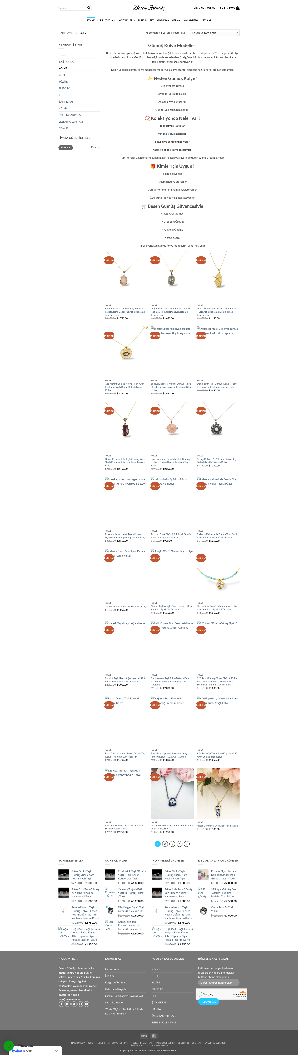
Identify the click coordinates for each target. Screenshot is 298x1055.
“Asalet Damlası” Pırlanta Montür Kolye (126, 606)
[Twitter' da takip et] (74, 1004)
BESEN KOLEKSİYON (71, 121)
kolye (141, 69)
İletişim (206, 20)
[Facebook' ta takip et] (61, 1004)
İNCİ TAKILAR (125, 20)
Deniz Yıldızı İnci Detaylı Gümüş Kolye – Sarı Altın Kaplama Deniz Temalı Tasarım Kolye (217, 311)
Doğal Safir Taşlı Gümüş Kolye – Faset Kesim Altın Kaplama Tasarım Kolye (217, 385)
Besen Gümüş (147, 1050)
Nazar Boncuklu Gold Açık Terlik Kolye (217, 825)
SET (152, 20)
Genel (62, 55)
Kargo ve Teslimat (115, 982)
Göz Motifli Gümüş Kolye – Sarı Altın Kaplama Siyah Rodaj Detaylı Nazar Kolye (124, 386)
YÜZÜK (109, 20)
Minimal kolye (166, 133)
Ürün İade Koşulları (116, 989)
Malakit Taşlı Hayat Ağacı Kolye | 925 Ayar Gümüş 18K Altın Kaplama (125, 680)
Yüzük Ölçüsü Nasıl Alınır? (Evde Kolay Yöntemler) (124, 1011)
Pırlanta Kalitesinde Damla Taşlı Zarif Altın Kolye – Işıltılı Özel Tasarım (217, 536)
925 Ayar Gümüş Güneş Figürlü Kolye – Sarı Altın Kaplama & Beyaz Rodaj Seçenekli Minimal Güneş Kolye (218, 681)
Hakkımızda (190, 20)
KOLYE (91, 20)
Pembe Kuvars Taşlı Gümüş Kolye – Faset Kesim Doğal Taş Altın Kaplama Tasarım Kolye (125, 311)
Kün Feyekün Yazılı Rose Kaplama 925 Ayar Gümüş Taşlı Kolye (217, 755)
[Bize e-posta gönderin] (80, 1004)
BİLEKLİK (142, 20)
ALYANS (63, 128)
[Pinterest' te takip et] (86, 1004)
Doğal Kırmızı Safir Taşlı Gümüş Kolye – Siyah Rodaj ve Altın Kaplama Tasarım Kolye (126, 462)
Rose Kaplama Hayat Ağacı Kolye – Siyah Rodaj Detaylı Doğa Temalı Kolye (125, 536)
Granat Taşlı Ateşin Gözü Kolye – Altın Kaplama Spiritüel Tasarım (171, 608)
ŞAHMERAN (163, 20)
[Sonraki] (187, 844)
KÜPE (100, 20)
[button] (204, 7)
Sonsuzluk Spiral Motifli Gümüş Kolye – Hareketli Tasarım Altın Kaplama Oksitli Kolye (172, 386)
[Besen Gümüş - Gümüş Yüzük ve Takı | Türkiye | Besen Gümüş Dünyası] (149, 8)
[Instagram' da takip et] (68, 1004)
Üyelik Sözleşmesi (215, 1043)
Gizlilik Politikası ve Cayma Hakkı (124, 995)
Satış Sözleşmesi (115, 1002)
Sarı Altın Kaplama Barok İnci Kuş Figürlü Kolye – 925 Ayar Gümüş (169, 755)
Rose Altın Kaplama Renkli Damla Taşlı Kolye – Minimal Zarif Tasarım (125, 755)
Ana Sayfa (66, 33)
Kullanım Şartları (142, 1043)
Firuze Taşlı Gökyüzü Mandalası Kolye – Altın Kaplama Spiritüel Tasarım (218, 608)
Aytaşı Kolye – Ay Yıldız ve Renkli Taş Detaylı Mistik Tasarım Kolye (216, 460)
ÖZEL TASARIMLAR (70, 114)
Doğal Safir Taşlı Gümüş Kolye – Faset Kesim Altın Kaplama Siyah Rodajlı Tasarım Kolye (171, 311)
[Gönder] (89, 8)
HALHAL (176, 20)
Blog (90, 1043)
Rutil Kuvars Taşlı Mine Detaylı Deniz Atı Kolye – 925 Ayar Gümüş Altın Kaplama (171, 681)
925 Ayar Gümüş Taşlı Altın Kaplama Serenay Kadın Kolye (124, 827)
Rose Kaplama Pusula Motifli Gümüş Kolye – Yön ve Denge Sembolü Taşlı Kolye (170, 462)
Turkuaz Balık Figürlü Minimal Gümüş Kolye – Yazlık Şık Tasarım (171, 536)
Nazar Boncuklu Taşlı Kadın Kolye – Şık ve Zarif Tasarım (172, 827)
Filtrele (65, 147)
